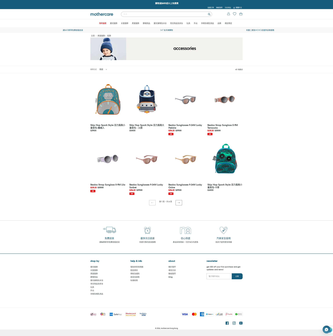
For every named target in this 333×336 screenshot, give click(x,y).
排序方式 (93, 69)
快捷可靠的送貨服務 (147, 242)
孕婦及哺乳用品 (96, 294)
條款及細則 (135, 273)
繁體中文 (239, 7)
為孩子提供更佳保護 (223, 242)
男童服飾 (101, 35)
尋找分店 (172, 270)
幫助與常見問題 (136, 267)
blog (170, 277)
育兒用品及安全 (96, 283)
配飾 (109, 35)
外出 (92, 290)
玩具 (92, 287)
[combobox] (166, 14)
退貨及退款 (135, 277)
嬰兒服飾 (94, 267)
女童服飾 (94, 270)
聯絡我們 (172, 273)
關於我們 (172, 267)
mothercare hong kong (169, 328)
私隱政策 (134, 280)
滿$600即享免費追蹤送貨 (109, 242)
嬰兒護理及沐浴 (96, 280)
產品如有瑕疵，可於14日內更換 (185, 242)
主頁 (93, 35)
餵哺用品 (94, 277)
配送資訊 (134, 270)
